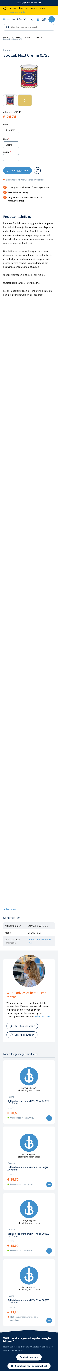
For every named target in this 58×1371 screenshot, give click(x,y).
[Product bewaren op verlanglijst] (37, 170)
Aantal (6, 152)
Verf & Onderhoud (17, 37)
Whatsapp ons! (42, 1016)
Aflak (29, 37)
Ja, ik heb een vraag (25, 1026)
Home (5, 37)
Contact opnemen (29, 1357)
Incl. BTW (17, 19)
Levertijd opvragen (24, 1035)
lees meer (11, 909)
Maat (5, 124)
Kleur (5, 139)
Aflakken (37, 37)
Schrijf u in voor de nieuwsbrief (31, 1366)
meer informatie (17, 12)
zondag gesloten (19, 170)
